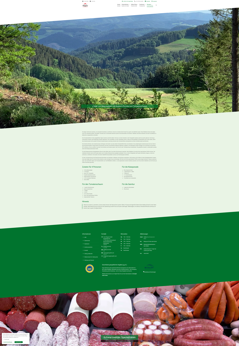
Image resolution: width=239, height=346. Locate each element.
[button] (125, 5)
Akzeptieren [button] (18, 342)
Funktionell (6, 339)
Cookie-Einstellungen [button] (7, 342)
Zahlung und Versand (89, 260)
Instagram (155, 1)
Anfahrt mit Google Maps (128, 1)
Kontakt (86, 250)
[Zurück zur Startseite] (85, 5)
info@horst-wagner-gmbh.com (110, 256)
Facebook (148, 1)
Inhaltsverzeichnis (88, 247)
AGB (85, 237)
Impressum (86, 243)
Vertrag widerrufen (88, 253)
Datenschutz (87, 240)
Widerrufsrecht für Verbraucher (91, 257)
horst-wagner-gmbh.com (108, 252)
